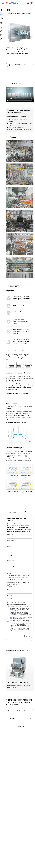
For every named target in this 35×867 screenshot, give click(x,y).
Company (10, 560)
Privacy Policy (28, 606)
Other (11, 586)
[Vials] (20, 244)
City (8, 589)
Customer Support (21, 64)
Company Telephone (13, 567)
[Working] (20, 267)
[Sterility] (20, 174)
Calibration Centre (14, 584)
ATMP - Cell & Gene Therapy (17, 580)
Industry (10, 573)
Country (10, 595)
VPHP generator (19, 411)
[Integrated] (20, 221)
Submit (28, 636)
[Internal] (20, 151)
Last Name (11, 540)
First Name (11, 534)
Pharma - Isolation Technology (18, 577)
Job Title (10, 553)
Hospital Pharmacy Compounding (19, 582)
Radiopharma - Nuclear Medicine (19, 575)
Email (9, 546)
